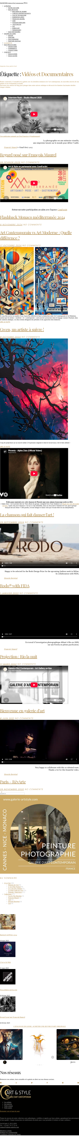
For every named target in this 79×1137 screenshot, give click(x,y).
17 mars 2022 (8, 664)
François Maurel (18, 19)
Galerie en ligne (10, 34)
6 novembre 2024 (11, 224)
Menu (25, 3)
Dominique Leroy (18, 17)
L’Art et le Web (5, 962)
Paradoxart (16, 30)
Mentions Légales (6, 1131)
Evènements (12, 48)
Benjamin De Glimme (19, 11)
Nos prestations (10, 45)
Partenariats (60, 908)
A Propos (7, 6)
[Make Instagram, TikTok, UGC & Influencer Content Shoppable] (73, 1062)
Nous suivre (12, 56)
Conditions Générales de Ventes (10, 1134)
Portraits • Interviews (15, 892)
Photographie (13, 39)
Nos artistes (13, 10)
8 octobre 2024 (10, 337)
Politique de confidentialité (8, 1132)
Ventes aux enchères (25, 911)
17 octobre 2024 (10, 245)
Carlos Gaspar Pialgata (21, 13)
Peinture (11, 37)
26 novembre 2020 (12, 789)
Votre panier (8, 1108)
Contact (7, 52)
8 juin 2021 (7, 718)
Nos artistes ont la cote (8, 990)
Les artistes (7, 1102)
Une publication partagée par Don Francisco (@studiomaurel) (20, 136)
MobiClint (16, 28)
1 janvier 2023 (9, 593)
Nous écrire (12, 54)
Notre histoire (13, 8)
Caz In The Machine (19, 15)
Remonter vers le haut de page (10, 1111)
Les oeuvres (8, 1104)
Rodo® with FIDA (14, 585)
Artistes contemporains (40, 907)
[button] (40, 1044)
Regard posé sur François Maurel (28, 154)
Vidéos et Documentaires (46, 911)
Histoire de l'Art (13, 885)
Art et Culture (3, 908)
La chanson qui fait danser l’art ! (27, 514)
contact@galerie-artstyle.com (9, 1127)
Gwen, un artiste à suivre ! (22, 329)
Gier (14, 21)
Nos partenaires (14, 32)
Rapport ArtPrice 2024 (8, 935)
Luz (13, 26)
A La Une (7, 883)
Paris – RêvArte (13, 781)
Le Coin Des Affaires (15, 888)
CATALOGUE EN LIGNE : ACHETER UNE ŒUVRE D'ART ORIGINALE (39, 1026)
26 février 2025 (10, 162)
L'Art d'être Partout (14, 887)
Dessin (10, 35)
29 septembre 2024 (12, 522)
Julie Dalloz (16, 24)
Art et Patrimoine (16, 907)
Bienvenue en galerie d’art (22, 710)
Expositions (12, 46)
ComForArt (62, 209)
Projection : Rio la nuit (18, 656)
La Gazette (8, 43)
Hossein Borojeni (18, 22)
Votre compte (8, 1106)
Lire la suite (5, 322)
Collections (13, 50)
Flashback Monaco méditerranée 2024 (32, 217)
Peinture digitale (14, 41)
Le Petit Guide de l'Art (15, 890)
